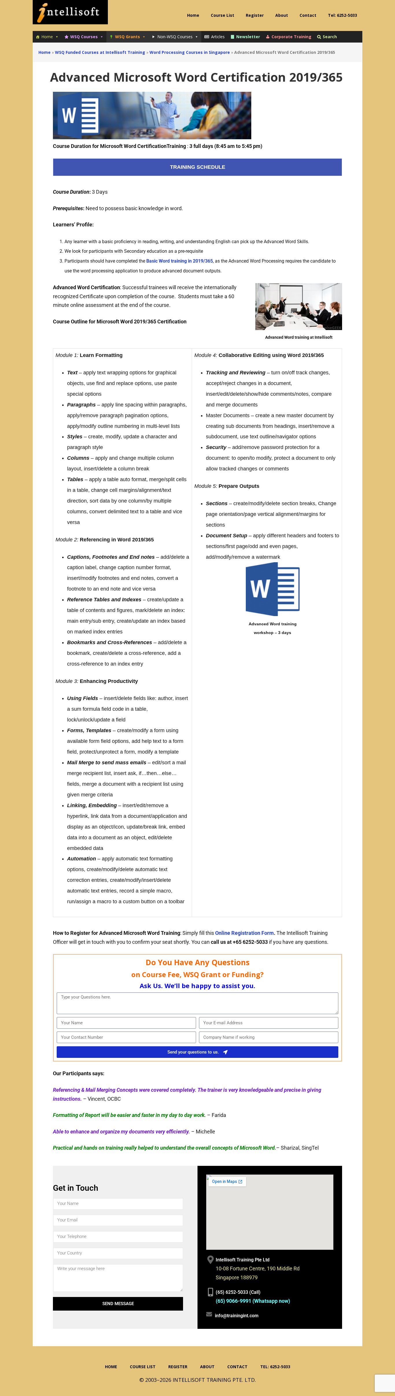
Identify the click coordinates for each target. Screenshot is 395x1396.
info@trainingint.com (237, 1315)
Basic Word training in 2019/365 (179, 261)
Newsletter (248, 36)
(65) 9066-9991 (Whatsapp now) (253, 1301)
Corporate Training (291, 36)
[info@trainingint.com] (209, 1314)
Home (47, 36)
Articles (218, 36)
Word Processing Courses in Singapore (189, 52)
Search (330, 36)
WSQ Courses (84, 36)
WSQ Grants (127, 36)
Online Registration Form (244, 933)
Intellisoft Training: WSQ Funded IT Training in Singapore (70, 14)
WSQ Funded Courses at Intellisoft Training (100, 52)
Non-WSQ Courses (175, 36)
